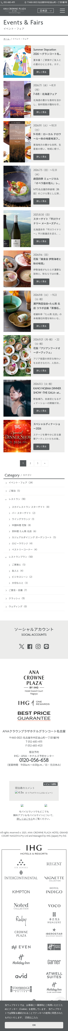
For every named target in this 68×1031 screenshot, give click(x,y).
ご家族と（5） (19, 565)
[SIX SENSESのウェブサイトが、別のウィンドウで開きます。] (21, 863)
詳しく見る (41, 72)
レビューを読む (50, 784)
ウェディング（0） (18, 606)
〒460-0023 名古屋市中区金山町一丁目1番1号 (47, 2)
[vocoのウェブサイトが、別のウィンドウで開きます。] (54, 905)
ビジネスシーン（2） (23, 577)
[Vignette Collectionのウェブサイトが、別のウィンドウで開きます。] (54, 877)
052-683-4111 (9, 2)
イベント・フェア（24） (21, 482)
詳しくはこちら (25, 819)
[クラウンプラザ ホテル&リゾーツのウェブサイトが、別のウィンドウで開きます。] (21, 933)
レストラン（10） (18, 499)
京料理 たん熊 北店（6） (25, 531)
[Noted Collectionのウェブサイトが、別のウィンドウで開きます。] (21, 905)
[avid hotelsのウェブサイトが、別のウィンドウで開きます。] (21, 975)
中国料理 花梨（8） (22, 525)
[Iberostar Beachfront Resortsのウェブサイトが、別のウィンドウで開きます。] (54, 933)
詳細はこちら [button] (31, 1017)
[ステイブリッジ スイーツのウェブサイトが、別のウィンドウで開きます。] (21, 989)
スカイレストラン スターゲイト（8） (31, 507)
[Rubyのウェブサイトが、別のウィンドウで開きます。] (21, 919)
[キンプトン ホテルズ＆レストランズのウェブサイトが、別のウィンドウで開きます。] (21, 891)
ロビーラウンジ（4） (23, 543)
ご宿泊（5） (15, 491)
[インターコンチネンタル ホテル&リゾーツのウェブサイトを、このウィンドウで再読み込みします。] (21, 877)
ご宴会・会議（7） (18, 590)
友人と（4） (18, 571)
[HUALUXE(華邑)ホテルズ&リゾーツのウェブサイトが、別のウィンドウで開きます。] (54, 919)
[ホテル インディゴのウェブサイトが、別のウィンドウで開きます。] (54, 891)
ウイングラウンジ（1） (24, 519)
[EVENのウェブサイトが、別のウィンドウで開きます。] (21, 947)
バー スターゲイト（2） (24, 513)
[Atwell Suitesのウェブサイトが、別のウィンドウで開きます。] (54, 975)
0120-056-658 (34, 760)
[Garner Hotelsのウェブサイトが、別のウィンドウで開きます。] (54, 961)
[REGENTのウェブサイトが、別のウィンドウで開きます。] (54, 863)
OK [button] (34, 1025)
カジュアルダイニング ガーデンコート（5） (34, 537)
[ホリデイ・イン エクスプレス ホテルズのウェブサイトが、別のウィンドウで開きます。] (54, 947)
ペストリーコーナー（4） (25, 549)
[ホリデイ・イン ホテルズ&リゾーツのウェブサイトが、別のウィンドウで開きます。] (21, 961)
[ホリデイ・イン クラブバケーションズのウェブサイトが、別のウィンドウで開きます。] (54, 989)
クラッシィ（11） (17, 598)
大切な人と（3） (20, 583)
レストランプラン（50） (21, 557)
